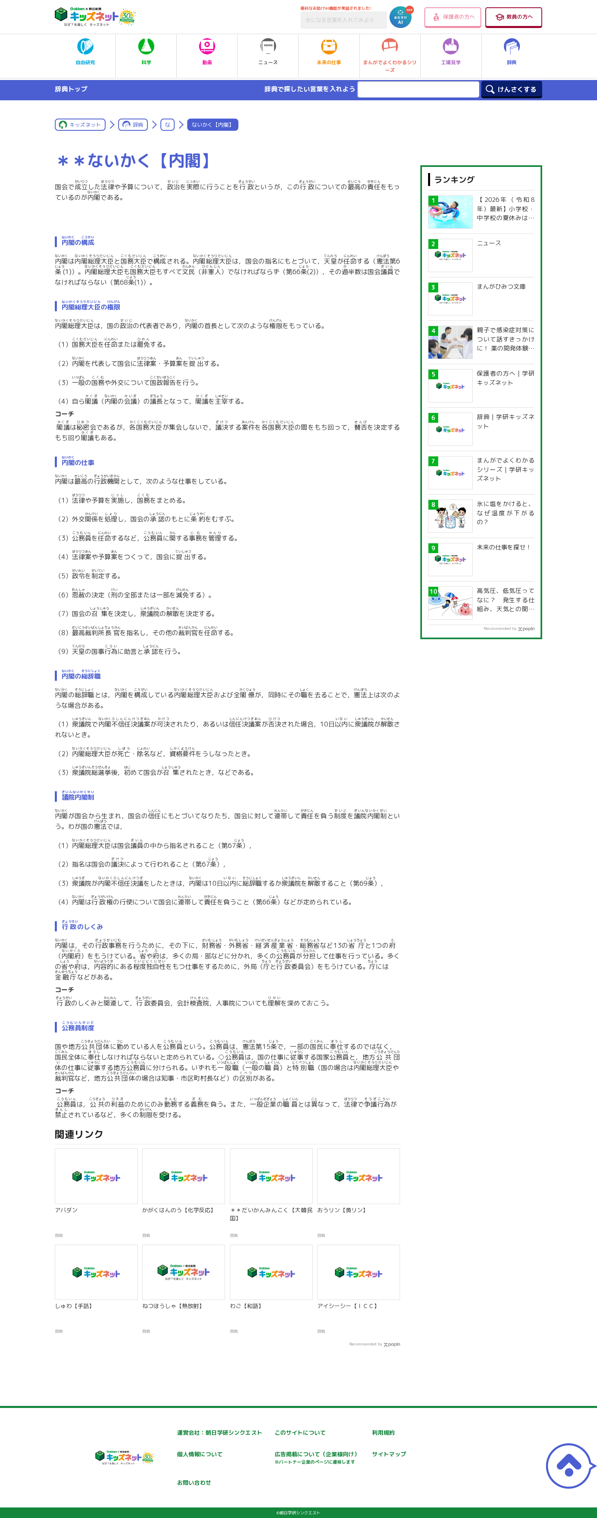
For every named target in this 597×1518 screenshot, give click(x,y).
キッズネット (85, 124)
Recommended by (365, 1344)
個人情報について (200, 1454)
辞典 (512, 62)
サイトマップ (389, 1454)
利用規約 (383, 1432)
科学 (146, 62)
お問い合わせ (194, 1482)
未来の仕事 (329, 62)
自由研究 (85, 62)
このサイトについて (300, 1432)
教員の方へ (519, 16)
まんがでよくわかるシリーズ (390, 66)
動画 (207, 62)
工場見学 (451, 62)
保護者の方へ (459, 16)
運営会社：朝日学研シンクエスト (219, 1432)
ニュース (268, 62)
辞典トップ (71, 88)
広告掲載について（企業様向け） (317, 1457)
